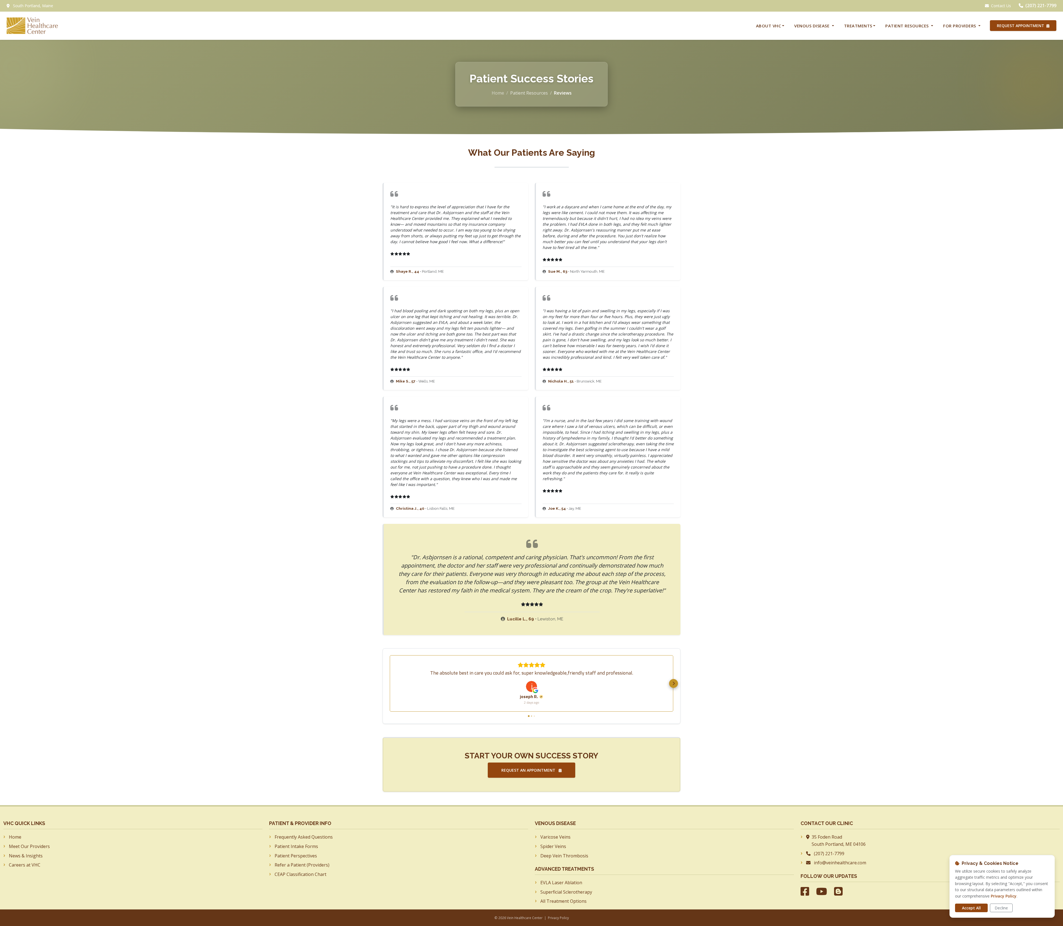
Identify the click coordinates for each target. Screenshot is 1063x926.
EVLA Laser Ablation (561, 883)
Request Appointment (1021, 25)
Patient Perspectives (296, 856)
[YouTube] (821, 891)
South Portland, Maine (33, 5)
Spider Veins (553, 846)
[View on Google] (531, 686)
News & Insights (26, 856)
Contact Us (1001, 5)
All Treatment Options (563, 901)
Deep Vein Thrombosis (564, 856)
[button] (389, 683)
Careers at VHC (24, 865)
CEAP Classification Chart (300, 874)
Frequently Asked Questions (304, 837)
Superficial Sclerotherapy (566, 892)
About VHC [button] (768, 25)
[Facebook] (805, 891)
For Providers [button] (960, 25)
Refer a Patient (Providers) (302, 865)
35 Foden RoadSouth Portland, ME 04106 (839, 840)
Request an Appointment (528, 770)
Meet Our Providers (29, 846)
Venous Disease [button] (812, 25)
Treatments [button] (858, 25)
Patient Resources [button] (907, 25)
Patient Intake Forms (296, 846)
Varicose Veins (555, 837)
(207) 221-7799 (1040, 5)
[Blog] (838, 891)
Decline (1001, 908)
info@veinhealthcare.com (840, 863)
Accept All (971, 908)
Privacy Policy (558, 917)
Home (498, 93)
